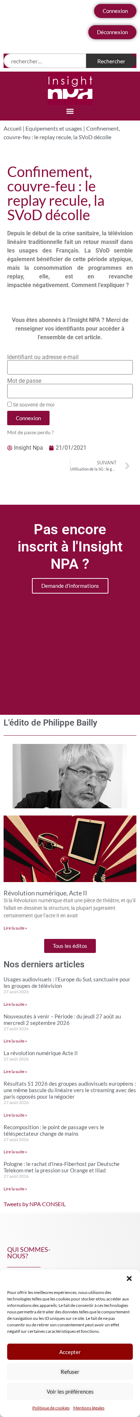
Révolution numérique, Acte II (45, 893)
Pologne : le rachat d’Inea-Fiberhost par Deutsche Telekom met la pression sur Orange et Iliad (62, 1167)
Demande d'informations (70, 585)
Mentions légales (88, 1408)
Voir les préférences (70, 1391)
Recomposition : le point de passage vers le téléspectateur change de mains (54, 1130)
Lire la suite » (15, 928)
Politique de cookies (51, 1408)
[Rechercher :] (45, 61)
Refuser (70, 1371)
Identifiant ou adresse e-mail (43, 357)
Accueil (13, 128)
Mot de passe (24, 381)
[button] (129, 1278)
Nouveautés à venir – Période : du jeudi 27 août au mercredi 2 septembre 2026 (62, 1019)
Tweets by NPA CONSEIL (35, 1203)
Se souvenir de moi (33, 405)
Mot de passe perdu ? (30, 432)
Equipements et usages (53, 128)
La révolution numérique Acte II (41, 1053)
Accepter (70, 1352)
